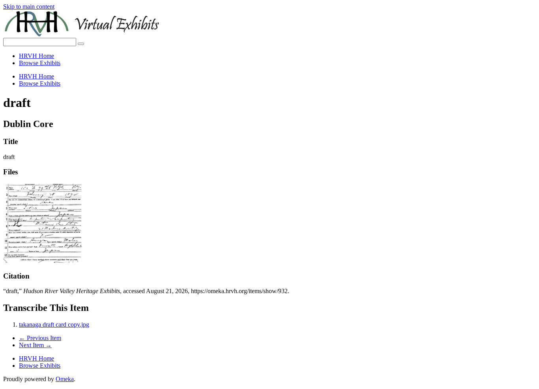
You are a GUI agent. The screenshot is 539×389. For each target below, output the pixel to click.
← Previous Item (40, 338)
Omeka (65, 379)
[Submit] (81, 44)
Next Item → (35, 345)
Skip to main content (28, 6)
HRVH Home (36, 55)
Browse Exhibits (39, 63)
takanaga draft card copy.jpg (54, 324)
